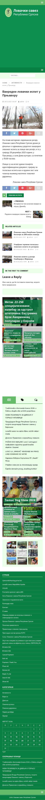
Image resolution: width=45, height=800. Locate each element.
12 (16, 737)
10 (5, 737)
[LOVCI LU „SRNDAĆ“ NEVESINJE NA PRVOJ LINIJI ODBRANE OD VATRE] (11, 561)
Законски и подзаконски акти (12, 600)
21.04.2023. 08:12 (31, 519)
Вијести (5, 696)
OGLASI (5, 588)
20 (22, 740)
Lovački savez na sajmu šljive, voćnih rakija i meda (19, 781)
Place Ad (5, 666)
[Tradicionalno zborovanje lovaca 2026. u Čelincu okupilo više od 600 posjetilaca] (11, 545)
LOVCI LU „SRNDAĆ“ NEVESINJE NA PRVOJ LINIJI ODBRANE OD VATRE (22, 452)
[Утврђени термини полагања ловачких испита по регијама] (7, 247)
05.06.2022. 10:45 (21, 262)
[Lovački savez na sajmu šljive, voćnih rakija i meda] (11, 553)
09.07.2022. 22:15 (11, 355)
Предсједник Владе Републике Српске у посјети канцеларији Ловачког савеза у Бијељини (21, 424)
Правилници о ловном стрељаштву (15, 629)
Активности (6, 693)
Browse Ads (6, 647)
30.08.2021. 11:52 (31, 535)
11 (11, 737)
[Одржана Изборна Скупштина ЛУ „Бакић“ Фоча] (22, 561)
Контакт (5, 607)
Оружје (5, 716)
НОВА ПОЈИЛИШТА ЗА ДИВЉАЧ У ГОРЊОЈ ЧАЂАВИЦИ (19, 416)
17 (5, 740)
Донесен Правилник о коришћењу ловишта (22, 438)
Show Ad (5, 681)
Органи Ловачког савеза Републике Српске (17, 621)
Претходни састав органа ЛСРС (13, 633)
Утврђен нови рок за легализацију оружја (21, 464)
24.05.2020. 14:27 (11, 535)
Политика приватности (10, 625)
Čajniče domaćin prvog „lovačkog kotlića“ (21, 468)
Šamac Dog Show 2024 (20, 500)
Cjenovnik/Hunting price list (12, 580)
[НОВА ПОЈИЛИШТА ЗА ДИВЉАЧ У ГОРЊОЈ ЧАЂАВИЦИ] (22, 545)
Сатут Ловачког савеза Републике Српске (17, 637)
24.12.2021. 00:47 (10, 101)
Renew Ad (6, 670)
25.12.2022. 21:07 (20, 237)
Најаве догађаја (8, 712)
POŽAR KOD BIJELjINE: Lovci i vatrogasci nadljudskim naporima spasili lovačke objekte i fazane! (21, 445)
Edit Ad (5, 658)
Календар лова (7, 603)
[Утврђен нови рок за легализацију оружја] (33, 561)
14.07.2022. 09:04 (31, 340)
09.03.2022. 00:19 (31, 355)
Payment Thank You (9, 662)
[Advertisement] (22, 42)
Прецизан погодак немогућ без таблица (32, 335)
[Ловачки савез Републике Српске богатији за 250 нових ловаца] (7, 234)
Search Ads (6, 677)
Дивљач (5, 700)
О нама (5, 611)
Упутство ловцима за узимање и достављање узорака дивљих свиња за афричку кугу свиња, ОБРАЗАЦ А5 (21, 641)
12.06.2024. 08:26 (20, 249)
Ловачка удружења (9, 708)
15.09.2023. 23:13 (11, 519)
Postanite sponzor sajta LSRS (12, 592)
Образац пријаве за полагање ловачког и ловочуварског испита (17, 616)
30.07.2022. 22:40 (11, 340)
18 (11, 740)
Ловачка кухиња (8, 704)
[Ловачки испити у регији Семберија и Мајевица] (7, 259)
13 (22, 737)
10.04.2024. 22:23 (11, 325)
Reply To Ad (6, 674)
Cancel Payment (8, 654)
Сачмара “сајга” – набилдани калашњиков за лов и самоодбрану (31, 348)
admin (22, 101)
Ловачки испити (15, 195)
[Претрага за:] (22, 75)
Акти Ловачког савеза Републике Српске (16, 596)
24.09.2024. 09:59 (21, 504)
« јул (4, 751)
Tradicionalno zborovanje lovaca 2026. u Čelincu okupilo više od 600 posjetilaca (20, 409)
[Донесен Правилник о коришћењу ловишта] (22, 553)
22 (34, 740)
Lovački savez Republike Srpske (13, 584)
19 (16, 740)
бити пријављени (9, 284)
